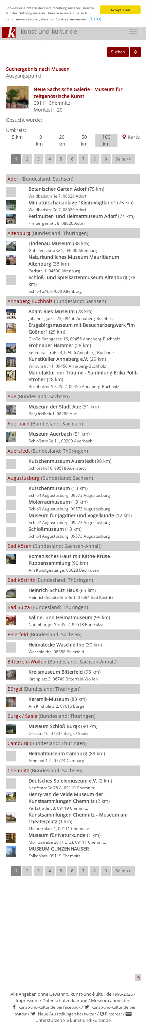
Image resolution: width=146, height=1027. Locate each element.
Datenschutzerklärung (64, 1000)
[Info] (95, 18)
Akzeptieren (120, 9)
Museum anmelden (110, 1000)
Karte (133, 137)
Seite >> (123, 159)
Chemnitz (59, 103)
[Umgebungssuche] (135, 52)
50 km (84, 140)
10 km (39, 140)
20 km (61, 140)
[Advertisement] (73, 929)
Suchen (118, 52)
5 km (17, 137)
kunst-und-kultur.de (49, 31)
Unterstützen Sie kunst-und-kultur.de (73, 1020)
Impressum (27, 1000)
